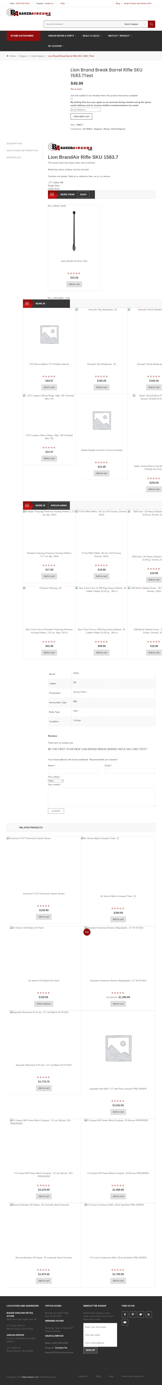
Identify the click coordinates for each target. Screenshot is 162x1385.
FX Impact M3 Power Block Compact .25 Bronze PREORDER (118, 1173)
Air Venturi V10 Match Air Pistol (43, 980)
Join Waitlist (81, 116)
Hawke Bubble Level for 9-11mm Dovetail (101, 450)
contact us (49, 3)
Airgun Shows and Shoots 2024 (137, 3)
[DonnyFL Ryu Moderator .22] (101, 334)
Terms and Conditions (132, 1376)
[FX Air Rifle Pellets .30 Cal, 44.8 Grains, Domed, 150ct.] (101, 529)
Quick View (83, 253)
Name (51, 765)
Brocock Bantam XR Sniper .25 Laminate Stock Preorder (44, 1257)
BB (74, 682)
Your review (54, 784)
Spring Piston (80, 692)
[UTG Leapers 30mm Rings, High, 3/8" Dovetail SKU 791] (49, 412)
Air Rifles (88, 129)
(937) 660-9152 (23, 3)
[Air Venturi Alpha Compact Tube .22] (118, 864)
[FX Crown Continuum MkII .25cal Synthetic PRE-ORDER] (118, 1228)
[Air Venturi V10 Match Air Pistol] (44, 951)
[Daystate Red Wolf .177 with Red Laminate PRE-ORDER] (118, 1048)
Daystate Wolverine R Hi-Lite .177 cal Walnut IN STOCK (44, 1065)
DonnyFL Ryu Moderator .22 (101, 364)
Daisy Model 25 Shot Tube (74, 261)
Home (13, 56)
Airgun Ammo (59, 505)
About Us (83, 1376)
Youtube (125, 1322)
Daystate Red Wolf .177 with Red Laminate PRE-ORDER (118, 1088)
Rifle (75, 711)
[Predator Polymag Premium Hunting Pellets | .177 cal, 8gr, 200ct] (49, 529)
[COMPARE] (75, 253)
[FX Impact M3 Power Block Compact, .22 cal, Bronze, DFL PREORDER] (44, 1144)
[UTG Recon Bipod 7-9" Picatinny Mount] (49, 334)
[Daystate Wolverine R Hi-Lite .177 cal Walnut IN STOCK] (44, 1036)
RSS (149, 1314)
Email (108, 765)
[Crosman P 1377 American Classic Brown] (44, 863)
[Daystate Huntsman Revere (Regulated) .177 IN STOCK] (118, 951)
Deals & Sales (91, 36)
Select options (44, 1004)
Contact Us (61, 1347)
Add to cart (74, 284)
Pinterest (133, 1314)
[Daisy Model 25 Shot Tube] (74, 231)
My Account (55, 46)
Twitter (141, 1314)
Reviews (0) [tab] (14, 157)
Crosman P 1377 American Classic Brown (44, 893)
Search (151, 24)
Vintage (77, 720)
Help (63, 3)
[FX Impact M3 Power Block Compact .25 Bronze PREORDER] (118, 1144)
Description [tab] (14, 143)
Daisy (107, 129)
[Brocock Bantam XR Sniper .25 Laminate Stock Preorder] (44, 1228)
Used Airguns (37, 56)
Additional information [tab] (22, 150)
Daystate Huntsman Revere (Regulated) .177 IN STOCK (118, 980)
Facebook (125, 1314)
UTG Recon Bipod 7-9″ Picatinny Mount (49, 364)
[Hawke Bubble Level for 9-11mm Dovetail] (101, 420)
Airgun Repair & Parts (61, 36)
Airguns (23, 56)
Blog (118, 3)
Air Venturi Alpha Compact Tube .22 (118, 896)
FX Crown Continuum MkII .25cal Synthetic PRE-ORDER (118, 1257)
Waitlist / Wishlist (119, 36)
